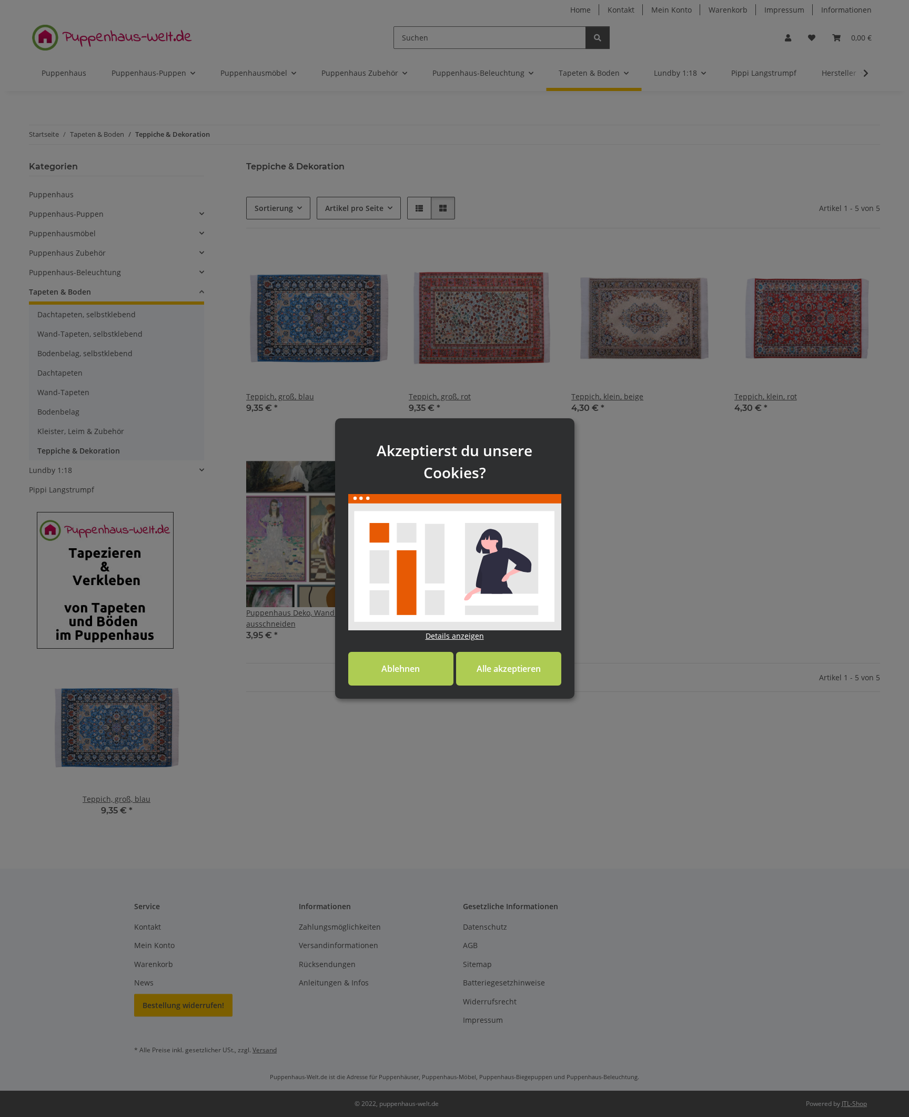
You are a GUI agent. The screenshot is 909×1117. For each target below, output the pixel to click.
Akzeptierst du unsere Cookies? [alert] (454, 461)
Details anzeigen (455, 636)
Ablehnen (400, 669)
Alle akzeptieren (509, 669)
